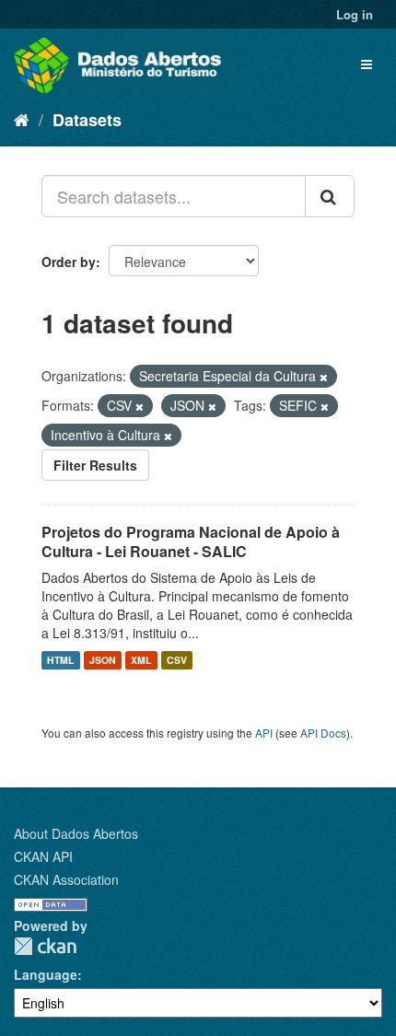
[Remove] (324, 376)
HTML (60, 660)
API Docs (323, 732)
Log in (354, 14)
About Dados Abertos (76, 833)
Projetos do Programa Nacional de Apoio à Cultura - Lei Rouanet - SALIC (190, 541)
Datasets (87, 120)
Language (45, 974)
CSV (177, 660)
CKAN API (43, 856)
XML (141, 660)
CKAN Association (66, 879)
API (264, 732)
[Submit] (330, 196)
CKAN (45, 946)
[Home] (21, 119)
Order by (68, 261)
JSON (102, 660)
